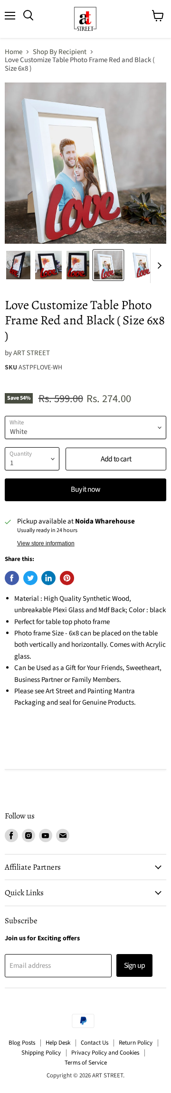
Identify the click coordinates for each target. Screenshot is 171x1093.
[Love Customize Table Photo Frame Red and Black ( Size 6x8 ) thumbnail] (18, 265)
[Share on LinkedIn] (48, 578)
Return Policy (135, 1042)
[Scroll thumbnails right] (157, 266)
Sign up (134, 965)
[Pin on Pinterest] (67, 578)
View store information (46, 543)
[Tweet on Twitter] (30, 578)
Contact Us (94, 1042)
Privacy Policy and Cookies (105, 1052)
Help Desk (58, 1042)
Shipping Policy (41, 1052)
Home (13, 52)
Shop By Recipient (59, 52)
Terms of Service (86, 1062)
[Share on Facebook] (12, 578)
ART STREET (31, 353)
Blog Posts (22, 1042)
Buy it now (85, 489)
